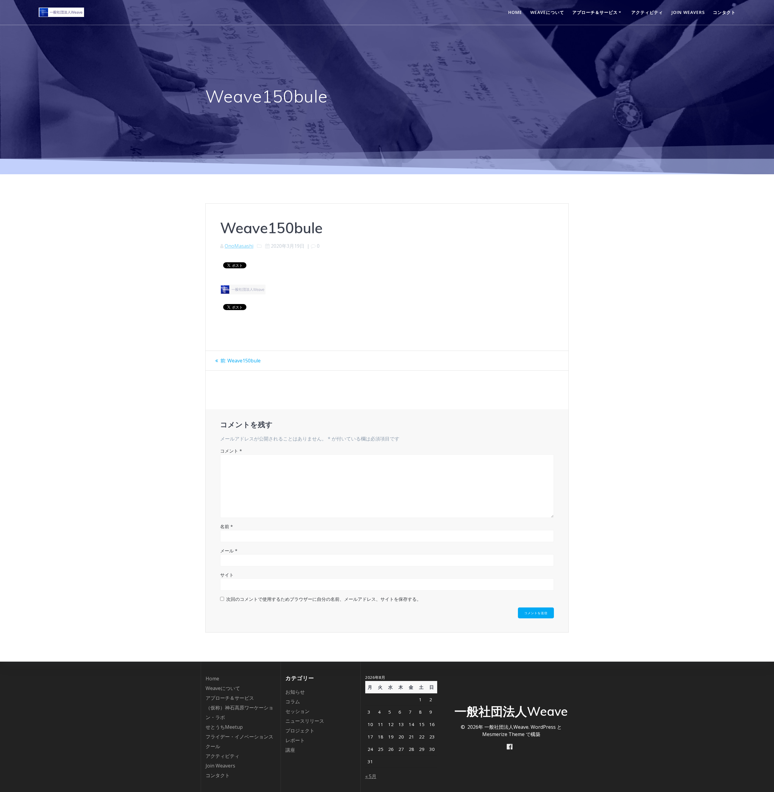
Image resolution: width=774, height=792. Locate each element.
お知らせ (295, 692)
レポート (295, 740)
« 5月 (370, 776)
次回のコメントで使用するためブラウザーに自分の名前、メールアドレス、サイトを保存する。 (323, 599)
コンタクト (724, 12)
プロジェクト (299, 730)
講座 (290, 750)
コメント (231, 451)
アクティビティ (647, 12)
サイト (227, 575)
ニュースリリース (304, 721)
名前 (226, 526)
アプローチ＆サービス (595, 12)
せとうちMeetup (224, 727)
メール (228, 551)
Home (515, 12)
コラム (292, 701)
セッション (297, 711)
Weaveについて (547, 12)
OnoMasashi (239, 246)
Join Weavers (688, 12)
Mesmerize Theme (503, 734)
